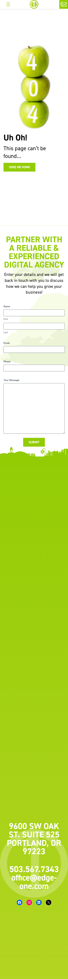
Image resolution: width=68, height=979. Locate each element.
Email (6, 343)
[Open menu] (8, 4)
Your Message (11, 380)
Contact (67, 4)
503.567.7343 (34, 869)
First (5, 319)
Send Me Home (19, 167)
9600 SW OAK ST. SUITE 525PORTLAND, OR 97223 (34, 839)
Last (5, 332)
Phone (7, 361)
